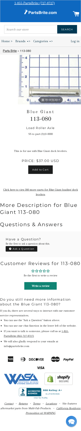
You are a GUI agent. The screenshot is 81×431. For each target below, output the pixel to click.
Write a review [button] (40, 286)
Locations (51, 403)
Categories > (43, 41)
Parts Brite (10, 50)
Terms (36, 403)
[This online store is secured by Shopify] (58, 384)
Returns (23, 403)
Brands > (22, 41)
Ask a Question (23, 248)
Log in (75, 41)
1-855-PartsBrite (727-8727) (34, 3)
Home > (7, 41)
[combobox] (30, 29)
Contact (8, 403)
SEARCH (67, 29)
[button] (71, 421)
